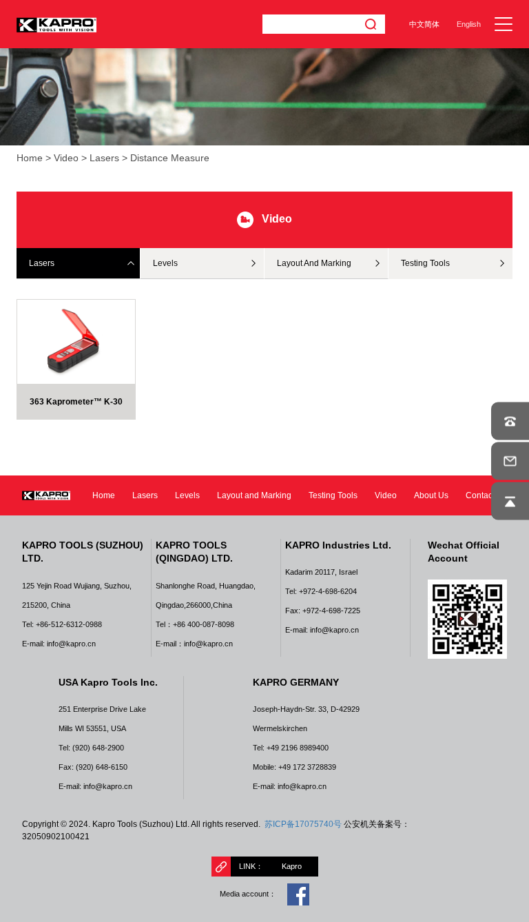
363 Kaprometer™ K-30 (76, 402)
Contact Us (486, 495)
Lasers (104, 158)
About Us (431, 495)
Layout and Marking (254, 495)
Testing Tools (425, 263)
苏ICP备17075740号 (303, 824)
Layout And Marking (314, 263)
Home (30, 158)
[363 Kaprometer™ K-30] (76, 341)
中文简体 (424, 24)
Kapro (292, 866)
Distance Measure (169, 158)
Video (66, 158)
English (469, 24)
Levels (165, 263)
